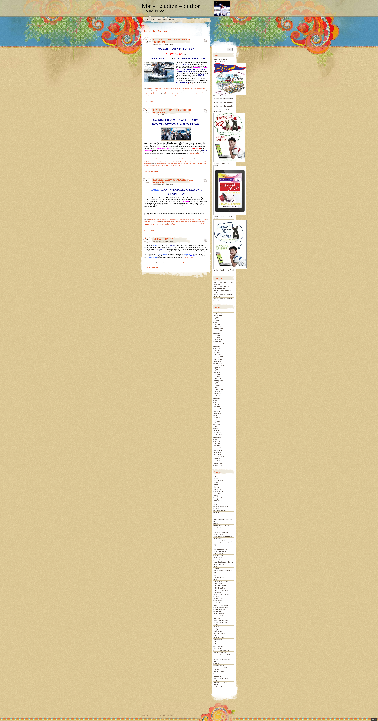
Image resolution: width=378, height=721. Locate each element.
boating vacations (157, 158)
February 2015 (218, 389)
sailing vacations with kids (173, 161)
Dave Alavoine (198, 158)
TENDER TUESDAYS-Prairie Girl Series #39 (223, 284)
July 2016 (216, 370)
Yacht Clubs (178, 165)
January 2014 (217, 411)
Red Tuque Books (219, 633)
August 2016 (217, 368)
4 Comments (149, 230)
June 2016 (216, 372)
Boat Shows (217, 493)
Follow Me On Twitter (220, 62)
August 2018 (217, 333)
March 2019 (217, 326)
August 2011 (217, 459)
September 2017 (218, 344)
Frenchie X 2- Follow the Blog (222, 541)
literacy (215, 579)
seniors (215, 657)
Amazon (151, 219)
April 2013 (216, 424)
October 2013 (217, 415)
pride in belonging (180, 262)
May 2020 (216, 320)
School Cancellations (219, 653)
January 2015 (217, 391)
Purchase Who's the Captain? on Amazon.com (223, 99)
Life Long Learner (219, 577)
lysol (194, 94)
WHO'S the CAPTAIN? (169, 165)
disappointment (167, 262)
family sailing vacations (220, 532)
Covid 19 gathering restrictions (188, 88)
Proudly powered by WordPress (149, 715)
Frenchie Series (218, 539)
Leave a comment (151, 171)
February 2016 (218, 381)
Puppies (215, 624)
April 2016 (216, 376)
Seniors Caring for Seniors (188, 92)
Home (146, 19)
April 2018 (216, 337)
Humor (174, 90)
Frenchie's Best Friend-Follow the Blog (223, 544)
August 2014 (217, 398)
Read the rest (188, 84)
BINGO (215, 485)
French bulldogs (218, 534)
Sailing (179, 92)
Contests (216, 517)
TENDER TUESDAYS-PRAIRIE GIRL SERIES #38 (222, 287)
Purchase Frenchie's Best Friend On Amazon (223, 271)
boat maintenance (219, 491)
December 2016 (218, 359)
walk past (176, 95)
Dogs (215, 530)
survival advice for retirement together (222, 668)
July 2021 (216, 311)
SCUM (204, 262)
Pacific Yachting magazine (150, 92)
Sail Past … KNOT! (163, 239)
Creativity (216, 521)
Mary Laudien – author (171, 5)
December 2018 (218, 331)
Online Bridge (217, 601)
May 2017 (216, 350)
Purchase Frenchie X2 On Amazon (221, 164)
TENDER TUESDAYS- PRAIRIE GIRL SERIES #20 (173, 181)
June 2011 (216, 461)
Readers (216, 627)
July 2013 (216, 420)
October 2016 (217, 363)
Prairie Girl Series (218, 614)
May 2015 (216, 385)
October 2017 (217, 342)
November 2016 (218, 361)
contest (215, 515)
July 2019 (216, 322)
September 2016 (218, 365)
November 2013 (218, 413)
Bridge (215, 504)
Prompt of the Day (219, 616)
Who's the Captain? (219, 96)
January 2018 (217, 339)
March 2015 (217, 387)
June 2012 (216, 441)
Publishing (216, 618)
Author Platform (218, 480)
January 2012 (217, 450)
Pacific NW (203, 90)
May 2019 (216, 324)
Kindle (215, 575)
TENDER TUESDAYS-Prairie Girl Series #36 (223, 295)
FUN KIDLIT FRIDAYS (220, 549)
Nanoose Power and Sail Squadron (192, 90)
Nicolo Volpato (170, 715)
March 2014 (217, 409)
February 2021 (218, 313)
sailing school (217, 648)
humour (191, 94)
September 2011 (218, 456)
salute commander (150, 95)
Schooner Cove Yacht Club (186, 161)
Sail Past (176, 92)
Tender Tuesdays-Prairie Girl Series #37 (222, 291)
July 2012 (216, 439)
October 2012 (217, 435)
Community (216, 513)
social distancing (199, 92)
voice (215, 680)
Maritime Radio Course (220, 581)
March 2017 (217, 355)
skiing (215, 661)
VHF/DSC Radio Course (220, 678)
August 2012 (217, 437)
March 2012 (217, 448)
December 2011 (218, 452)
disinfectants (168, 94)
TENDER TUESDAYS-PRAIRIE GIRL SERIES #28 (172, 111)
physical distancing (161, 92)
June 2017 (216, 348)
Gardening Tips (218, 555)
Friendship (154, 90)
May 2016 (216, 374)
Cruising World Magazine (221, 526)
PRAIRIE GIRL (200, 163)
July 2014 (216, 400)
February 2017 (218, 357)
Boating (151, 88)
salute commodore (160, 95)
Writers (215, 685)
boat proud (160, 262)
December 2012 (218, 430)
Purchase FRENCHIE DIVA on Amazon (222, 217)
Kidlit (214, 573)
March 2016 (217, 378)
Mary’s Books (161, 19)
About (153, 19)
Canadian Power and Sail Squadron (161, 88)
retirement (216, 635)
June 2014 (216, 402)
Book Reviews (217, 500)
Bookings (172, 20)
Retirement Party (218, 637)
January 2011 (217, 465)
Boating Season (173, 223)
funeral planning (218, 553)
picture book (217, 611)
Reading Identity (218, 631)
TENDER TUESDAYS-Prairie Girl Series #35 (223, 299)
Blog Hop (216, 487)
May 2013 (216, 422)
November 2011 (218, 454)
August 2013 (217, 417)
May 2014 (216, 404)
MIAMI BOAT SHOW (219, 586)
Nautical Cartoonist (199, 160)
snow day (216, 663)
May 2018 (216, 335)
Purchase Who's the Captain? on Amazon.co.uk (223, 107)
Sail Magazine (169, 92)
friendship (179, 94)
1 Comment (148, 101)
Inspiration (216, 568)
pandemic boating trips (220, 607)
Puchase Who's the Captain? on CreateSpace (223, 111)
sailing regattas (201, 221)
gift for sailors (163, 160)
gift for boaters (155, 160)
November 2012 (218, 433)
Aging (215, 476)
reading (215, 629)
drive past (173, 94)
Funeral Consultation (219, 551)
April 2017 (216, 352)
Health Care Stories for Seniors (165, 90)
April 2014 (216, 407)
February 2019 (218, 329)
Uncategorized (217, 676)
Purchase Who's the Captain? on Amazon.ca (223, 103)
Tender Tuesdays (198, 161)
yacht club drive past (154, 94)
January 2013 (217, 428)
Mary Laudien (169, 44)
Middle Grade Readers (220, 590)
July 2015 (216, 383)
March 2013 (217, 426)
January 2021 (217, 316)
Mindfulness (217, 592)
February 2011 (218, 463)
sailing (147, 165)
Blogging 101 (217, 489)
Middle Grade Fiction (219, 588)
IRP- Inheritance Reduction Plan (223, 571)
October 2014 (217, 396)
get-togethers (185, 94)
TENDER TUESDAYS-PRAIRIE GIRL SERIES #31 (172, 41)
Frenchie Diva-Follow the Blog (222, 536)
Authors (215, 483)
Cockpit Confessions (176, 88)
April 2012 (216, 446)
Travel (215, 674)
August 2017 (217, 346)
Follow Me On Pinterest (220, 60)
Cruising (199, 88)
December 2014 (218, 394)
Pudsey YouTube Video (220, 620)
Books (159, 219)
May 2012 (216, 443)
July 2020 (216, 318)
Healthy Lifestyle (218, 564)
